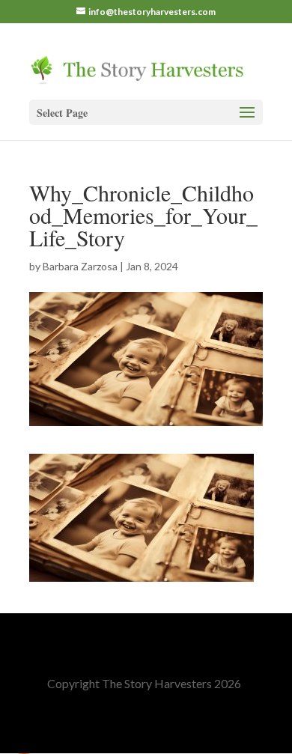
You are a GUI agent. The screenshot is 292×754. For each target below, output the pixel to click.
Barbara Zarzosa (80, 266)
